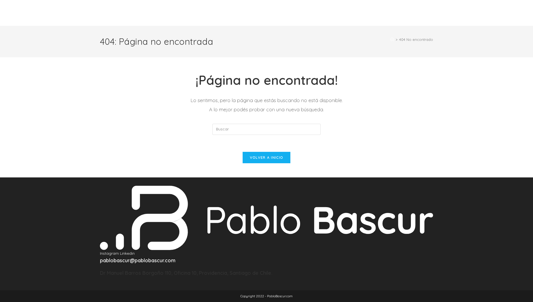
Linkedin (127, 253)
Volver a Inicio (266, 157)
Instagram (110, 253)
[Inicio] (392, 39)
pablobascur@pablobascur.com (137, 260)
